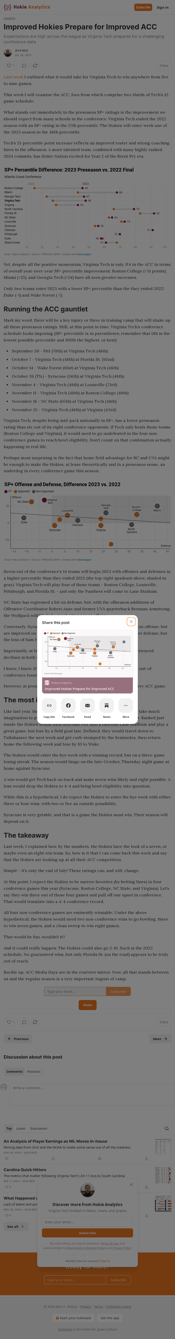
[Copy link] (49, 705)
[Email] (87, 705)
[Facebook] (68, 705)
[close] (131, 621)
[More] (125, 705)
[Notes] (106, 705)
